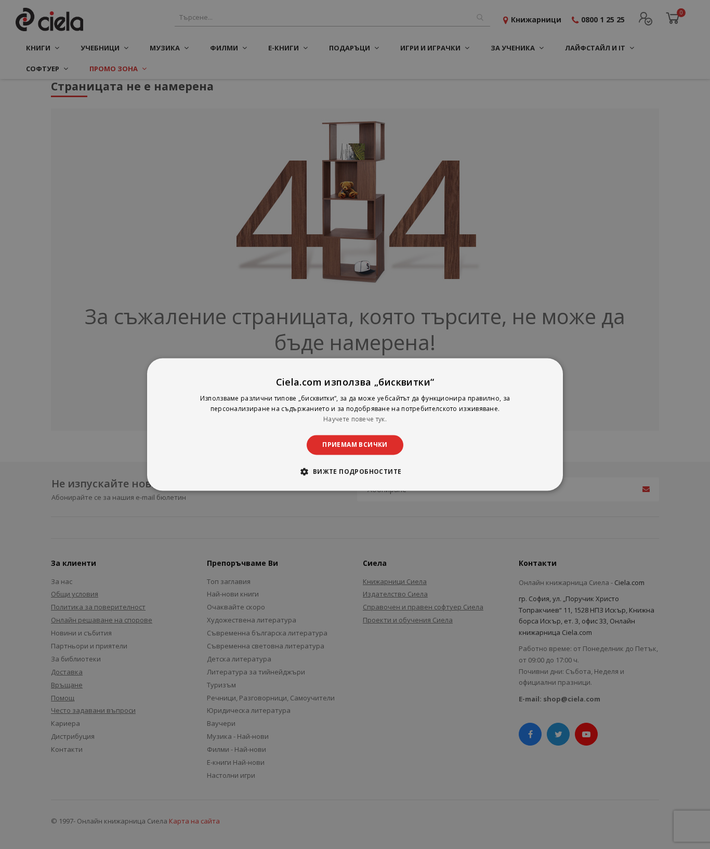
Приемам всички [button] (355, 444)
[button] (354, 472)
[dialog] (355, 424)
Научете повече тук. (355, 419)
